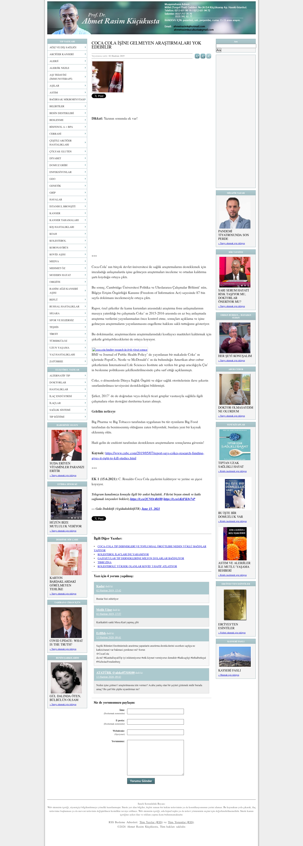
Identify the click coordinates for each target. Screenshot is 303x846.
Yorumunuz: (118, 741)
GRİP (52, 192)
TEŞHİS (54, 327)
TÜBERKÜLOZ (58, 340)
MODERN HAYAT (60, 275)
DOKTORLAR (57, 382)
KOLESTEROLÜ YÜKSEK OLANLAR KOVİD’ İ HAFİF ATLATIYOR (137, 566)
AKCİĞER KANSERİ (61, 54)
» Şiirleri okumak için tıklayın (232, 632)
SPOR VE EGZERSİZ (61, 320)
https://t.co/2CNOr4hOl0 (146, 499)
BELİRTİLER (56, 106)
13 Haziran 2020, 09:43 (108, 676)
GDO (52, 178)
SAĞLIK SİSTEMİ (59, 409)
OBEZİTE (54, 281)
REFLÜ (53, 299)
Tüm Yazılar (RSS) (151, 822)
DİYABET (55, 158)
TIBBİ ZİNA (105, 562)
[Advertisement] (151, 157)
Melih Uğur (104, 609)
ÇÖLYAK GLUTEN (60, 151)
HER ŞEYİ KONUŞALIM (235, 356)
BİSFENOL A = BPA (61, 126)
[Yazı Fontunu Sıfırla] (208, 55)
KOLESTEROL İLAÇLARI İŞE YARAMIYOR (123, 554)
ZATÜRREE (56, 361)
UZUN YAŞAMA (59, 347)
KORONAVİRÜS (58, 247)
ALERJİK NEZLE (59, 68)
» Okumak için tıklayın (228, 674)
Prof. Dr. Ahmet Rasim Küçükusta (151, 17)
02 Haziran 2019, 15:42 (108, 590)
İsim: (114, 711)
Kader (100, 586)
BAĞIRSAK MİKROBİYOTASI (67, 99)
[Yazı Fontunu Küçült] (203, 55)
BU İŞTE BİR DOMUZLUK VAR (230, 515)
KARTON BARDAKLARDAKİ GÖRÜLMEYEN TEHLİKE (63, 583)
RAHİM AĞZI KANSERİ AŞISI (63, 290)
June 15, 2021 (151, 508)
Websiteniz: (119, 732)
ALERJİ (53, 61)
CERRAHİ (55, 133)
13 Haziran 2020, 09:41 (108, 637)
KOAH (53, 233)
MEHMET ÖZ (57, 268)
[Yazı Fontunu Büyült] (197, 55)
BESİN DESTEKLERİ (61, 113)
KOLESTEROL (57, 240)
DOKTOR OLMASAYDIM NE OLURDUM (235, 409)
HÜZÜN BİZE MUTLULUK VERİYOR (66, 524)
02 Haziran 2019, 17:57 (108, 613)
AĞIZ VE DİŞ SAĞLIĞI (62, 47)
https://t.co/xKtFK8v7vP (179, 499)
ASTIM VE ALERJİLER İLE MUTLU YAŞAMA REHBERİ (234, 566)
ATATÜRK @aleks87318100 (115, 672)
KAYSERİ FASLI (229, 670)
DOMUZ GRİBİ (58, 165)
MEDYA (54, 261)
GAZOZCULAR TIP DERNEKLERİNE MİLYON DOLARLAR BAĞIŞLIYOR (141, 558)
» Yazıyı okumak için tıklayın (63, 475)
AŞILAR (54, 85)
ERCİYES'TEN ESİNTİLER (228, 626)
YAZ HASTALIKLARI (62, 354)
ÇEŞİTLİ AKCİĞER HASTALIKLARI (60, 142)
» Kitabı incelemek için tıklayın (232, 471)
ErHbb (101, 633)
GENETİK (55, 185)
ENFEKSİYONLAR (60, 172)
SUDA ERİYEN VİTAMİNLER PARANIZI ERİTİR (67, 467)
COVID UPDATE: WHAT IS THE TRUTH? (66, 642)
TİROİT (53, 334)
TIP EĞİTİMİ (56, 416)
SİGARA (54, 313)
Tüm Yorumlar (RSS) (181, 822)
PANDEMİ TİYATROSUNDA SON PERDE (233, 235)
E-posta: (114, 722)
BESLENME (56, 120)
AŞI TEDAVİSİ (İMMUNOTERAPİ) (60, 76)
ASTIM (53, 92)
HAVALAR (55, 199)
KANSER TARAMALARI (64, 220)
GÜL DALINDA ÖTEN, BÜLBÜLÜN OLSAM (65, 698)
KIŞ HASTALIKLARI (61, 227)
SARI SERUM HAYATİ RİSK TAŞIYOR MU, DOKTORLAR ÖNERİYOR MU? (233, 296)
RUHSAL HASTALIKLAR (64, 306)
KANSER (54, 213)
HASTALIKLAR (58, 389)
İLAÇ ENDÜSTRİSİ (60, 396)
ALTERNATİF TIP (59, 375)
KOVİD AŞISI (57, 254)
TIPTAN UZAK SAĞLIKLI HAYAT (231, 465)
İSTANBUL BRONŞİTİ (62, 206)
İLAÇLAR (55, 403)
